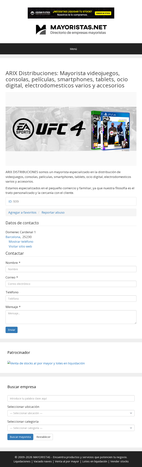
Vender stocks (119, 461)
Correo (12, 277)
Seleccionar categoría (23, 421)
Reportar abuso (53, 212)
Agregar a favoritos (22, 212)
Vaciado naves (43, 461)
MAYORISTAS (41, 457)
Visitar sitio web (20, 246)
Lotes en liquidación (94, 461)
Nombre (13, 262)
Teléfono (12, 292)
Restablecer (43, 437)
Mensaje (13, 307)
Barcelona (13, 237)
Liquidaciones (22, 461)
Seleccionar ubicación (23, 406)
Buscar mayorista (20, 437)
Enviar (11, 330)
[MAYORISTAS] (71, 29)
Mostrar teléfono (21, 241)
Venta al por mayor (67, 461)
